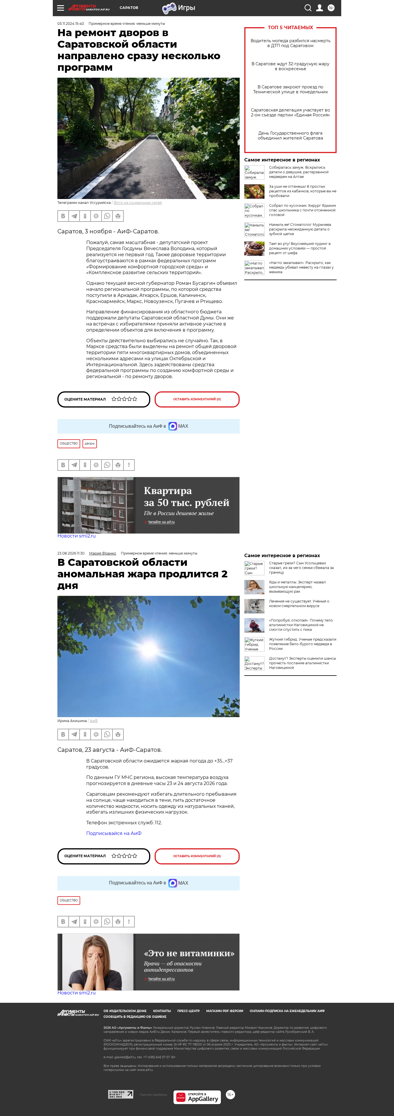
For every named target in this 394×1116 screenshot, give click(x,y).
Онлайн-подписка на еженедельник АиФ (287, 1011)
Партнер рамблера (153, 1094)
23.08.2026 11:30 (71, 553)
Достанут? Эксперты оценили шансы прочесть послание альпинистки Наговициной (302, 663)
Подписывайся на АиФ (114, 833)
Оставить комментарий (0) (197, 399)
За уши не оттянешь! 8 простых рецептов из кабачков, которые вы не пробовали (302, 191)
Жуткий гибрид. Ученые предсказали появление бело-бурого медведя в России (302, 644)
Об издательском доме (125, 1011)
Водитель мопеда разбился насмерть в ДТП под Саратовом (291, 43)
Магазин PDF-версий (224, 1011)
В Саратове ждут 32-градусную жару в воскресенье (290, 66)
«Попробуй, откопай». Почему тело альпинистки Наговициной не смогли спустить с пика (301, 625)
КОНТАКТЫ (162, 1011)
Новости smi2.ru (76, 536)
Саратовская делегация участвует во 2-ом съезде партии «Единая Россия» (290, 113)
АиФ (94, 721)
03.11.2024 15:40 (70, 23)
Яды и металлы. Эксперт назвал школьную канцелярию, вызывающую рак (297, 587)
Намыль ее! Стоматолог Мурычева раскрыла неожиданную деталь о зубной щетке (300, 229)
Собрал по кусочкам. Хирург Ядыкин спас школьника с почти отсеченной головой (302, 210)
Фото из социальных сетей (138, 202)
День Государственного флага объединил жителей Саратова (290, 136)
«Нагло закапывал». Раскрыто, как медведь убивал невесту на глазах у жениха (301, 267)
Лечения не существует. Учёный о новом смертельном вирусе (299, 603)
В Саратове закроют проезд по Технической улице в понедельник (290, 89)
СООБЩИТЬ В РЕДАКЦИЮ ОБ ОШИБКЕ (135, 1017)
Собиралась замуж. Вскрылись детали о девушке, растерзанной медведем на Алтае (299, 172)
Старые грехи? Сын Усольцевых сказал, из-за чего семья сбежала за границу (301, 567)
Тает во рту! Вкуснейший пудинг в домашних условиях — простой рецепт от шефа (300, 248)
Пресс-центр (188, 1011)
